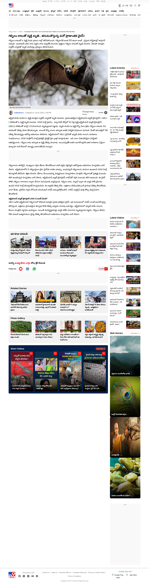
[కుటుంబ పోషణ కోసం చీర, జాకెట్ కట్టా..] (46, 371)
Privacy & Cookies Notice (96, 572)
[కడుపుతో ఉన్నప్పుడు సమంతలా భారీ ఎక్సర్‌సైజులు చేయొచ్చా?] (70, 371)
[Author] (11, 112)
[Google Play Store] (118, 576)
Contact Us (46, 572)
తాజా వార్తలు (16, 11)
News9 (45, 1)
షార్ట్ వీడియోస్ (82, 11)
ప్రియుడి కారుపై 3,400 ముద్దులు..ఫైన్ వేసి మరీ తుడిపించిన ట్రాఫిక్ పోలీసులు (93, 387)
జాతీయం (90, 11)
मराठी (63, 1)
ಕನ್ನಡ (56, 1)
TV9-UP (103, 1)
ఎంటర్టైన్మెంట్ (25, 11)
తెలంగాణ (46, 11)
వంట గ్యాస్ (77, 15)
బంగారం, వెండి (87, 15)
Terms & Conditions (74, 576)
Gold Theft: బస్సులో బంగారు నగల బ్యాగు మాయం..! (21, 387)
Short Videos (17, 348)
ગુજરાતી (69, 1)
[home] (10, 11)
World (20, 31)
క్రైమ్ (107, 11)
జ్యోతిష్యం (35, 15)
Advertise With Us (65, 572)
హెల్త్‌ (102, 11)
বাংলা (75, 1)
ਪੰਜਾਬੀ (80, 1)
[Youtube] (20, 269)
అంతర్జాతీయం (68, 15)
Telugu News (13, 31)
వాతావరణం (50, 15)
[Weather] (123, 5)
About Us (54, 572)
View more (99, 349)
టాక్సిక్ (21, 15)
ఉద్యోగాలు (28, 15)
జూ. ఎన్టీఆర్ (102, 15)
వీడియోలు (59, 15)
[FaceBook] (19, 576)
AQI (126, 5)
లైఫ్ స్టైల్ (53, 11)
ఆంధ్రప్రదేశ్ (38, 11)
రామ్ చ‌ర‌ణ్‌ (110, 15)
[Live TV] (130, 5)
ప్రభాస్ (94, 15)
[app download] (119, 5)
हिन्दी (50, 1)
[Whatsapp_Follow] (34, 269)
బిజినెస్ (66, 11)
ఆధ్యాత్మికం (114, 11)
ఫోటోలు (59, 11)
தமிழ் (85, 1)
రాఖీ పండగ (14, 15)
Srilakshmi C (19, 113)
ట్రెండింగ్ (97, 11)
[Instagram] (28, 576)
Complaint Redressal (80, 572)
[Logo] (11, 5)
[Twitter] (24, 576)
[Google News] (37, 576)
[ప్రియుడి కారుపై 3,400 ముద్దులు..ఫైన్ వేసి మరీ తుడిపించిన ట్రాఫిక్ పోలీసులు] (94, 371)
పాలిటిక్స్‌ (121, 11)
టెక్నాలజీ (42, 15)
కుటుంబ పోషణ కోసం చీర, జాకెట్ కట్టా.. (44, 387)
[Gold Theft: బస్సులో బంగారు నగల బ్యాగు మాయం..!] (22, 371)
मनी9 (97, 1)
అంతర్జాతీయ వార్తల (23, 263)
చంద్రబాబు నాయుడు (122, 15)
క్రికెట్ (32, 11)
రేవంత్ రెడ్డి (133, 15)
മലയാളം (91, 1)
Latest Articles (117, 68)
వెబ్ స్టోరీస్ (73, 11)
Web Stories (116, 333)
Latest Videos (117, 217)
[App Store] (132, 576)
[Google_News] (27, 269)
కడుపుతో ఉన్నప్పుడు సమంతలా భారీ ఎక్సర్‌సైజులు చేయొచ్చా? (70, 387)
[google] (89, 112)
